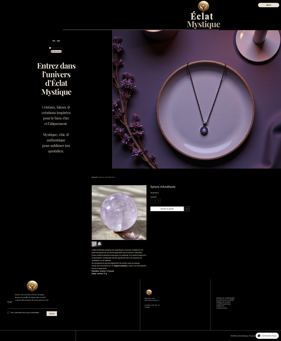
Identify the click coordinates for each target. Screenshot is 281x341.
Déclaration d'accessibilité (225, 300)
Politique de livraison (223, 302)
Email (10, 302)
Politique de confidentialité (225, 298)
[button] (53, 51)
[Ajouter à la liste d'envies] (187, 209)
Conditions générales (223, 304)
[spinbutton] (155, 201)
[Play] (50, 48)
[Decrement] (152, 201)
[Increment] (158, 201)
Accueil (94, 177)
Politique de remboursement (221, 307)
